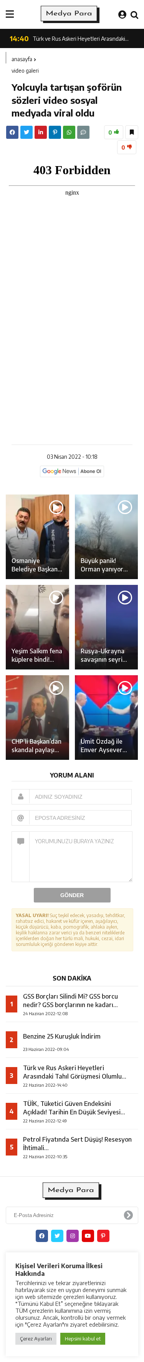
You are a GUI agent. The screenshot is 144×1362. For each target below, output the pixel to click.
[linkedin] (40, 132)
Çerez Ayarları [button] (36, 1338)
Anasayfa (22, 59)
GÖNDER (72, 895)
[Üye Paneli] (122, 14)
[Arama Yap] (134, 14)
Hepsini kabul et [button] (83, 1338)
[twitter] (26, 132)
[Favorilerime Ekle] (131, 132)
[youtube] (88, 1236)
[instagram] (72, 1236)
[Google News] (72, 471)
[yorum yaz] (83, 132)
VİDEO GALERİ (25, 70)
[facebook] (12, 132)
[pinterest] (54, 132)
